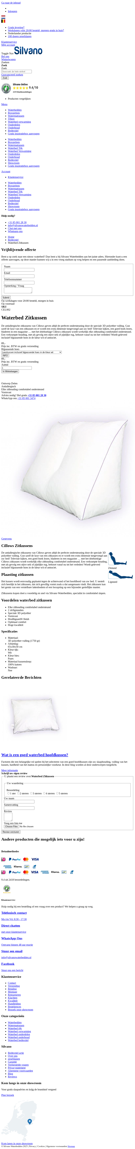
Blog (10, 1073)
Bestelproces (14, 1006)
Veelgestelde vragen (18, 1064)
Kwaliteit (12, 1000)
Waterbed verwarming (19, 1031)
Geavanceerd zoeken (12, 74)
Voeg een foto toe (13, 823)
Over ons (12, 1055)
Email (7, 273)
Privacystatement (17, 1067)
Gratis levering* (16, 27)
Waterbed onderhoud (19, 1037)
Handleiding (14, 1003)
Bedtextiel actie (16, 1053)
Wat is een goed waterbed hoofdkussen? (34, 755)
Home (11, 236)
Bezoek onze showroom (20, 1009)
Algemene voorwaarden (20, 1070)
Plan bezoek (7, 1095)
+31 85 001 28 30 (37, 395)
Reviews (12, 1076)
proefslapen (14, 1058)
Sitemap (71, 1146)
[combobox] (16, 71)
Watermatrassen (16, 1025)
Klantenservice (9, 42)
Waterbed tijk (15, 1028)
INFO (5, 355)
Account (5, 171)
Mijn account (8, 44)
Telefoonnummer (13, 279)
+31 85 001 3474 (26, 398)
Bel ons (5, 56)
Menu (4, 104)
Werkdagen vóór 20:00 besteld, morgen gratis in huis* (36, 30)
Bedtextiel (13, 239)
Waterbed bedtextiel (18, 1040)
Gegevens (6, 538)
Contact (12, 983)
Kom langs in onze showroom (17, 1143)
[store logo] (28, 53)
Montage (12, 991)
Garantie (12, 1061)
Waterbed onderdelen (19, 1034)
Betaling (12, 988)
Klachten (12, 997)
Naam (7, 266)
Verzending (14, 986)
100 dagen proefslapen (19, 36)
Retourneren (14, 994)
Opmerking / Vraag (14, 285)
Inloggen (12, 11)
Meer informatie (9, 770)
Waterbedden (15, 1022)
